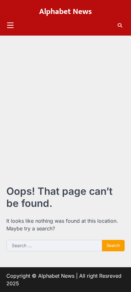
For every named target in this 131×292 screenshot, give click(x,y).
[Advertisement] (65, 104)
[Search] (120, 25)
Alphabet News (65, 11)
